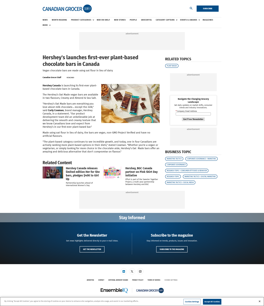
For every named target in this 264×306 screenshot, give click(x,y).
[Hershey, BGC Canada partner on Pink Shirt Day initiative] (112, 172)
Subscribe (207, 8)
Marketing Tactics (174, 159)
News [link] (45, 20)
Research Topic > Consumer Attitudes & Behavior (187, 171)
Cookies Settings (170, 280)
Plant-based (172, 66)
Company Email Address (186, 111)
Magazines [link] (208, 20)
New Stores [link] (120, 20)
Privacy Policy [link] (137, 280)
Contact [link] (101, 280)
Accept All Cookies (212, 302)
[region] (132, 301)
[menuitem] (47, 20)
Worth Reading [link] (59, 20)
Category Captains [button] (165, 20)
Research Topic (173, 177)
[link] (124, 271)
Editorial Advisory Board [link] (118, 280)
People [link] (133, 20)
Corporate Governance (176, 165)
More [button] (45, 25)
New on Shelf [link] (103, 20)
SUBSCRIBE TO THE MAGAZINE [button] (172, 249)
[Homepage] (67, 9)
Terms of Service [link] (154, 280)
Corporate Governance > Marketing (201, 159)
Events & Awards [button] (188, 20)
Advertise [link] (90, 280)
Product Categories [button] (81, 20)
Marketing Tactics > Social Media (180, 182)
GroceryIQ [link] (146, 20)
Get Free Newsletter (193, 119)
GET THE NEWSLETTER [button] (92, 249)
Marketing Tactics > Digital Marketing (200, 177)
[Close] (260, 301)
